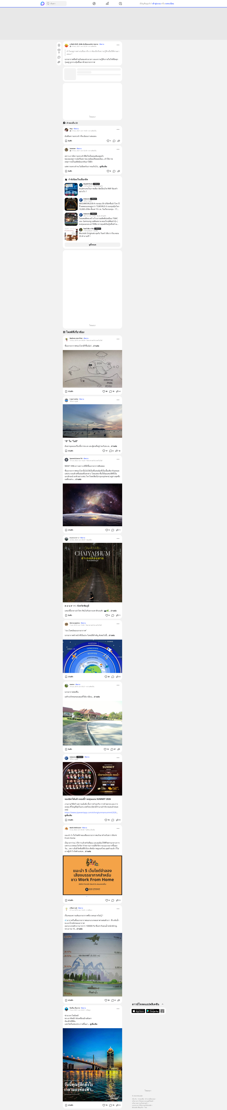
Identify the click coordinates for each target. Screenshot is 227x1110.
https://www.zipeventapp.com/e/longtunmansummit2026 (90, 812)
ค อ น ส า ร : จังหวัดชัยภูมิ (77, 605)
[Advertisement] (113, 23)
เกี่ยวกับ (134, 1099)
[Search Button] (48, 3)
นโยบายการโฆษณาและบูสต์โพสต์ (142, 1101)
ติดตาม (102, 44)
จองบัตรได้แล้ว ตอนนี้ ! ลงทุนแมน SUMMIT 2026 (88, 799)
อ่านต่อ (96, 345)
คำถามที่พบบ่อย (150, 1099)
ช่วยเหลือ (141, 1099)
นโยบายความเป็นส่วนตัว (139, 1103)
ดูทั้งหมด (92, 244)
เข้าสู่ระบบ (156, 3)
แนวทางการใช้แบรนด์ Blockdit (141, 1105)
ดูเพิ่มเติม (103, 166)
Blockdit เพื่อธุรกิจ (137, 1107)
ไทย (145, 1107)
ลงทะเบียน (169, 3)
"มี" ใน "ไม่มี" (71, 441)
